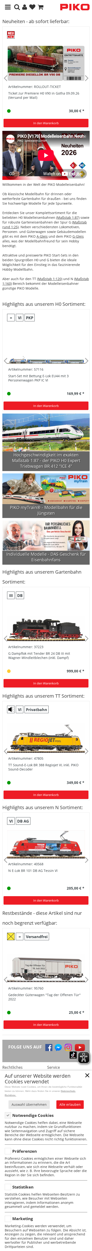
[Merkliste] (32, 7)
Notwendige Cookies (33, 1115)
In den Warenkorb (46, 123)
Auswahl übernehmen (29, 1104)
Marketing (22, 1218)
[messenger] (58, 1047)
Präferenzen (24, 1151)
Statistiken (22, 1187)
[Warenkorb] (41, 7)
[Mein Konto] (24, 7)
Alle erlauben (70, 1104)
